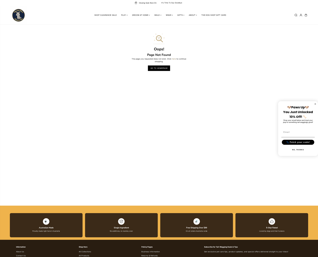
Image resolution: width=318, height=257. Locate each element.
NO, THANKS (298, 150)
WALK (157, 15)
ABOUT (192, 15)
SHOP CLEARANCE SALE (105, 15)
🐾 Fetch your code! (298, 142)
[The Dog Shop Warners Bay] (18, 15)
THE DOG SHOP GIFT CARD (213, 15)
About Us (20, 252)
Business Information (150, 252)
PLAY (124, 15)
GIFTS (180, 15)
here (174, 59)
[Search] (296, 15)
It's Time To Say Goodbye (171, 3)
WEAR (169, 15)
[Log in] (301, 15)
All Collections (85, 252)
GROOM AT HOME (140, 15)
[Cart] (306, 15)
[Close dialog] (315, 103)
